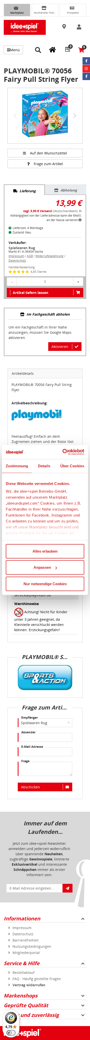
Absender (28, 732)
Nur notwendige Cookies (45, 583)
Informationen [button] (22, 918)
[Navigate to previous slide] (15, 115)
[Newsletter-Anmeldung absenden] (67, 888)
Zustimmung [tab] (17, 466)
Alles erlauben (45, 551)
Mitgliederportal (26, 952)
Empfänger (29, 717)
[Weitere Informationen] (80, 220)
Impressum (16, 256)
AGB (30, 256)
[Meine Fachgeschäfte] (52, 49)
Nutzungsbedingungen (31, 946)
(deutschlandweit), (51, 211)
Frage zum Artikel (48, 163)
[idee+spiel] (25, 27)
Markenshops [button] (21, 995)
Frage (25, 761)
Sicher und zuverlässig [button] (31, 1015)
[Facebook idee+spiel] (86, 61)
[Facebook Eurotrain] (86, 76)
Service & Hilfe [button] (22, 963)
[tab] (24, 189)
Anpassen (42, 567)
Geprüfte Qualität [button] (26, 1005)
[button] (65, 27)
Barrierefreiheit (25, 940)
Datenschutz (17, 260)
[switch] (11, 1033)
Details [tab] (44, 466)
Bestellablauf (23, 972)
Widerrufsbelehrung (50, 256)
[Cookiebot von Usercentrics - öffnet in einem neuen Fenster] (63, 452)
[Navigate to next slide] (75, 115)
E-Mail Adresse (32, 747)
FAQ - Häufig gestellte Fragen (36, 978)
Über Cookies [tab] (72, 466)
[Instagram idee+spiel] (86, 68)
